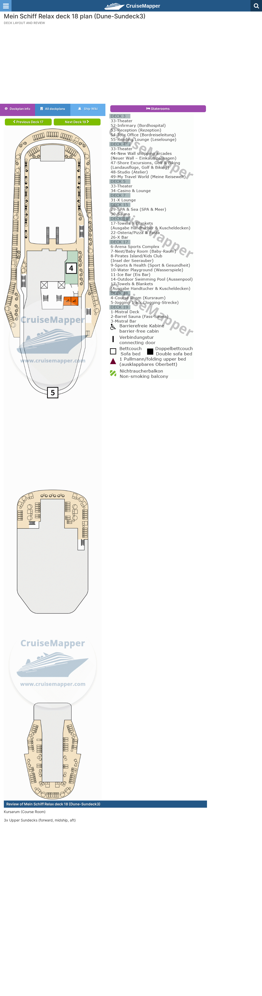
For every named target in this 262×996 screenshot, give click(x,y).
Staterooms (160, 109)
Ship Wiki (90, 109)
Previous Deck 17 (29, 122)
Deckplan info (19, 109)
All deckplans (54, 109)
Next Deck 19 (76, 122)
